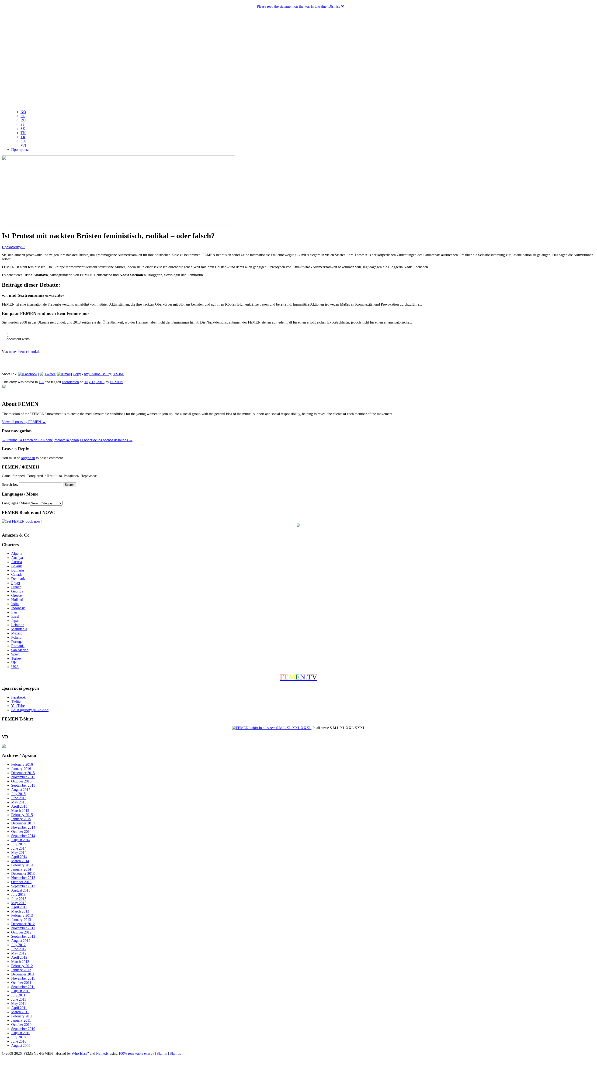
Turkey (16, 658)
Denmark (18, 579)
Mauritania (19, 629)
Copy (77, 374)
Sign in (162, 1053)
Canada (16, 574)
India (15, 604)
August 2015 (20, 790)
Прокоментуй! (13, 247)
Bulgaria (17, 570)
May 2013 (18, 903)
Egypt (15, 583)
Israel (15, 616)
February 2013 (22, 915)
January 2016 (21, 769)
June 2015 (18, 798)
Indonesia (18, 608)
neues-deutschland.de (24, 352)
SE (23, 129)
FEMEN (116, 382)
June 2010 (18, 1041)
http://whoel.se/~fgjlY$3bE (104, 374)
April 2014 (19, 857)
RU (23, 120)
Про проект (20, 150)
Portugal (17, 642)
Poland (16, 637)
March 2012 (20, 962)
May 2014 (18, 852)
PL (23, 116)
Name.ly (102, 1053)
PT (23, 124)
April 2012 (19, 957)
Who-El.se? (80, 1053)
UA (23, 141)
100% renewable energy (136, 1053)
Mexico (16, 633)
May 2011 (18, 1004)
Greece (16, 595)
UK (14, 663)
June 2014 (18, 848)
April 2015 (19, 806)
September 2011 (23, 987)
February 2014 (22, 865)
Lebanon (17, 625)
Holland (17, 600)
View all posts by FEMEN (24, 422)
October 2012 (21, 932)
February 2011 (22, 1016)
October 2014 (21, 832)
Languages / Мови (16, 503)
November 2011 (23, 978)
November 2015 (23, 777)
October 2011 (21, 983)
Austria (16, 562)
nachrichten (70, 382)
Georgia (17, 591)
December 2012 (23, 924)
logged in (28, 458)
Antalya (17, 558)
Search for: (10, 484)
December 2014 (23, 823)
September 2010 (23, 1029)
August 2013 (20, 890)
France (16, 587)
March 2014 (20, 861)
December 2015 (23, 773)
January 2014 (21, 869)
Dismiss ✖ (336, 6)
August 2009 (20, 1045)
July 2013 (18, 894)
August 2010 (20, 1033)
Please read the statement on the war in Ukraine (291, 6)
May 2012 (18, 953)
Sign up (175, 1053)
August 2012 (20, 941)
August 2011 (20, 991)
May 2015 (18, 802)
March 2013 (20, 911)
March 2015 (20, 811)
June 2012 (18, 949)
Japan (15, 621)
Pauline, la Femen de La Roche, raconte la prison (40, 440)
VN (23, 145)
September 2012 (23, 936)
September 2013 (23, 886)
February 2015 (22, 815)
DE (41, 382)
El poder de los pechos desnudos (106, 440)
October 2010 (21, 1025)
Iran (14, 612)
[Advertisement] (298, 1074)
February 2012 (22, 966)
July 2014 (18, 844)
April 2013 (19, 907)
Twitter (16, 701)
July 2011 (18, 995)
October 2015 (21, 781)
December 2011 (23, 974)
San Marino (19, 650)
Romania (17, 646)
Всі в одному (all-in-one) (30, 710)
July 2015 (18, 794)
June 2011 (18, 999)
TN (23, 133)
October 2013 (21, 882)
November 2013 (23, 878)
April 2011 (19, 1008)
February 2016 (22, 764)
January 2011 (21, 1020)
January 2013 (21, 920)
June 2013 (18, 899)
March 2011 (20, 1012)
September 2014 (23, 836)
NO (23, 112)
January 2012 (21, 970)
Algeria (16, 553)
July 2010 (18, 1037)
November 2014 (23, 827)
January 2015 (21, 819)
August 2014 (20, 840)
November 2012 (23, 928)
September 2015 (23, 785)
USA (15, 667)
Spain (15, 654)
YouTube (18, 706)
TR (23, 137)
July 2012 (18, 945)
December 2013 (23, 873)
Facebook (18, 697)
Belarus (16, 566)
